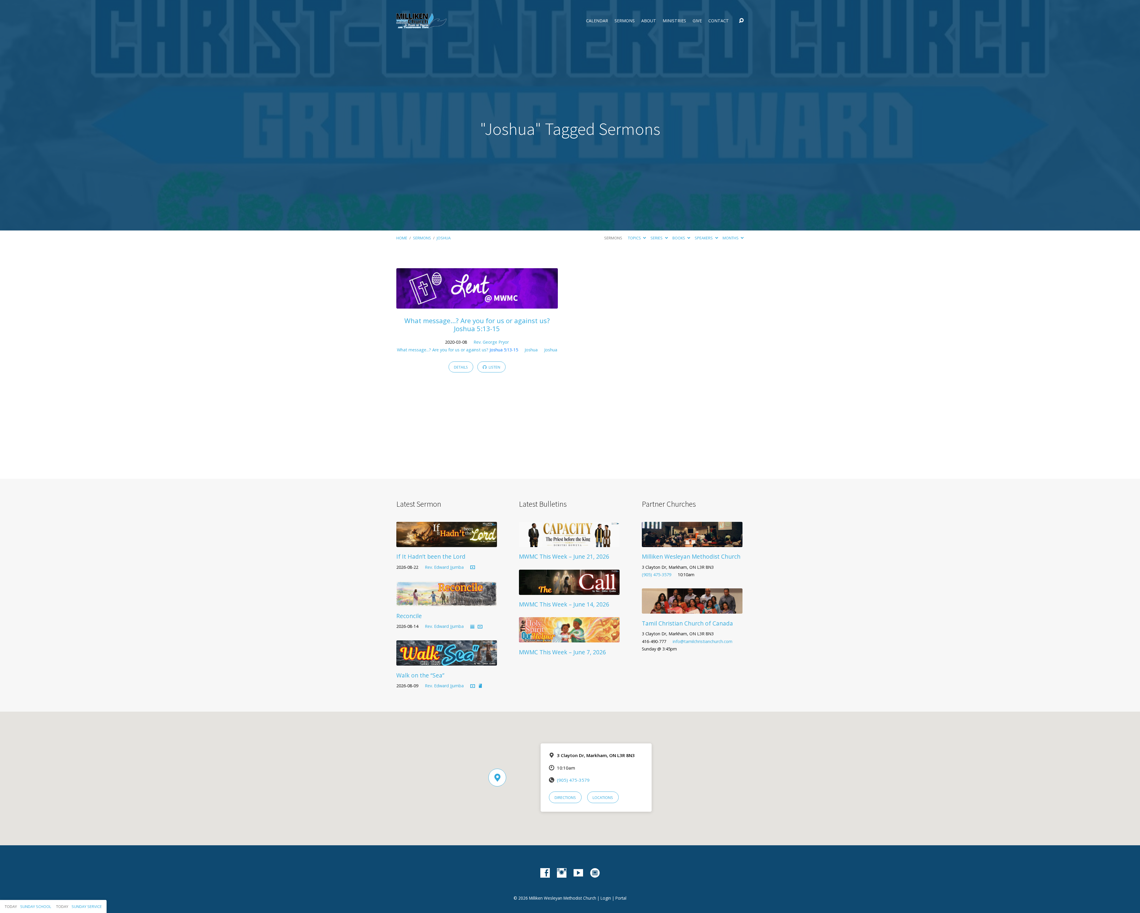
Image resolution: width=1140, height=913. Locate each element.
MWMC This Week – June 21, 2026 (564, 556)
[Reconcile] (446, 602)
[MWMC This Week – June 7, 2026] (569, 638)
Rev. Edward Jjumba (444, 567)
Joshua (444, 238)
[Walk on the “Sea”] (446, 661)
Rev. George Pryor (491, 342)
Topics (635, 238)
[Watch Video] (472, 567)
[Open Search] (741, 20)
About (648, 21)
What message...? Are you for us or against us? (457, 350)
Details (461, 367)
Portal (620, 898)
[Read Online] (472, 627)
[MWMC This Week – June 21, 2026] (569, 542)
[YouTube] (578, 873)
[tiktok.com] (595, 873)
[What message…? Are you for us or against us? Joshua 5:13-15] (477, 304)
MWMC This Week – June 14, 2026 (564, 604)
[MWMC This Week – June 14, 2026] (569, 590)
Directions (565, 797)
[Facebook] (545, 873)
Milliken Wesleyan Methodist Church (691, 556)
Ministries (674, 21)
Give (697, 21)
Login (606, 898)
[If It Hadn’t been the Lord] (446, 542)
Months (731, 238)
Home (401, 238)
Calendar (597, 21)
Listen (494, 367)
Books (679, 238)
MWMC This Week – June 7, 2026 (562, 652)
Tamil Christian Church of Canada (687, 623)
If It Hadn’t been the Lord (431, 556)
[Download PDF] (480, 686)
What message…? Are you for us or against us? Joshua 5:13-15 (477, 324)
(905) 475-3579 (656, 574)
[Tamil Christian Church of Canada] (692, 609)
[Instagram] (561, 873)
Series (657, 238)
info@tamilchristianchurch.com (702, 641)
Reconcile (409, 616)
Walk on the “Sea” (420, 675)
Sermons (625, 21)
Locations (603, 797)
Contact (718, 21)
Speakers (704, 238)
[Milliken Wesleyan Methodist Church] (692, 542)
